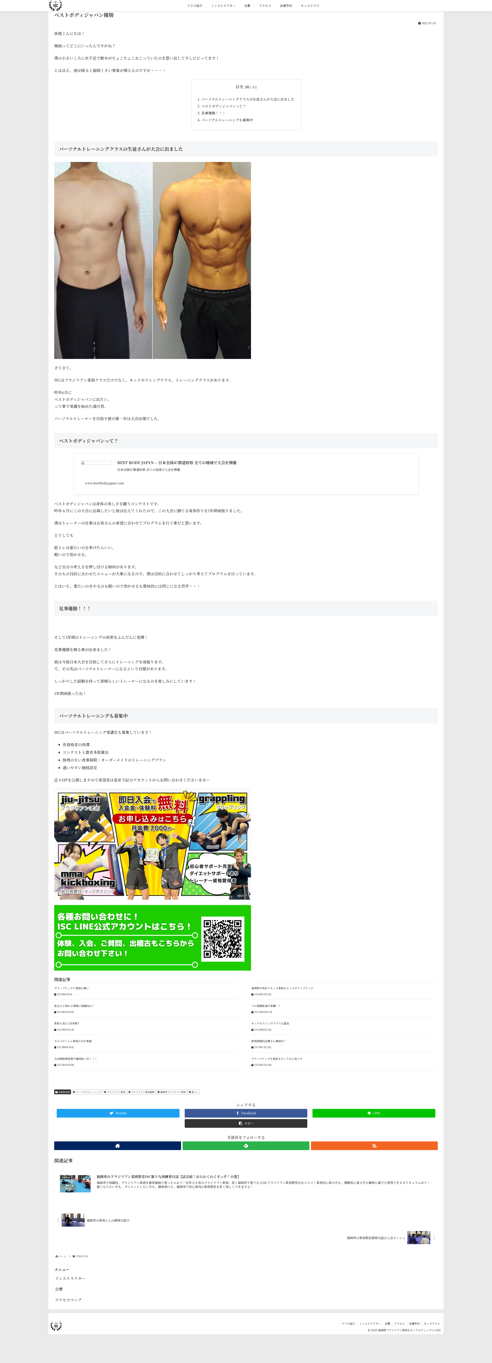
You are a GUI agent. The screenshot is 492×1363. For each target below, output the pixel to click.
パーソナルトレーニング (88, 1092)
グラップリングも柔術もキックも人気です (276, 1059)
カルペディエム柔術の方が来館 (73, 1041)
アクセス (399, 1323)
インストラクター (70, 1278)
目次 (239, 86)
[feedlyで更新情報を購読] (246, 1145)
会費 (59, 1289)
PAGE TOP (478, 1318)
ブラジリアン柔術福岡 (142, 1092)
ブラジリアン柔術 (115, 1092)
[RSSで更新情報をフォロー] (374, 1145)
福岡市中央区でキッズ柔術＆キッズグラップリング (282, 988)
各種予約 (414, 1323)
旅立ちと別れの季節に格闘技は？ (74, 1006)
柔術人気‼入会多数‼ (66, 1023)
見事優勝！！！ (213, 112)
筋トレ (195, 1092)
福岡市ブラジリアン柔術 (173, 1092)
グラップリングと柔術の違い (71, 988)
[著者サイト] (117, 1145)
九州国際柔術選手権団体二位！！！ (75, 1059)
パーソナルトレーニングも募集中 (227, 119)
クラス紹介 (348, 1323)
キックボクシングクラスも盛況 (270, 1023)
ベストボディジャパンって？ (223, 105)
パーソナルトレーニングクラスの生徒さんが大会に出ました (247, 99)
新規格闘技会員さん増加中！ (268, 1041)
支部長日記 (64, 1092)
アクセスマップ (68, 1300)
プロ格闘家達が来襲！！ (266, 1006)
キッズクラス (432, 1323)
